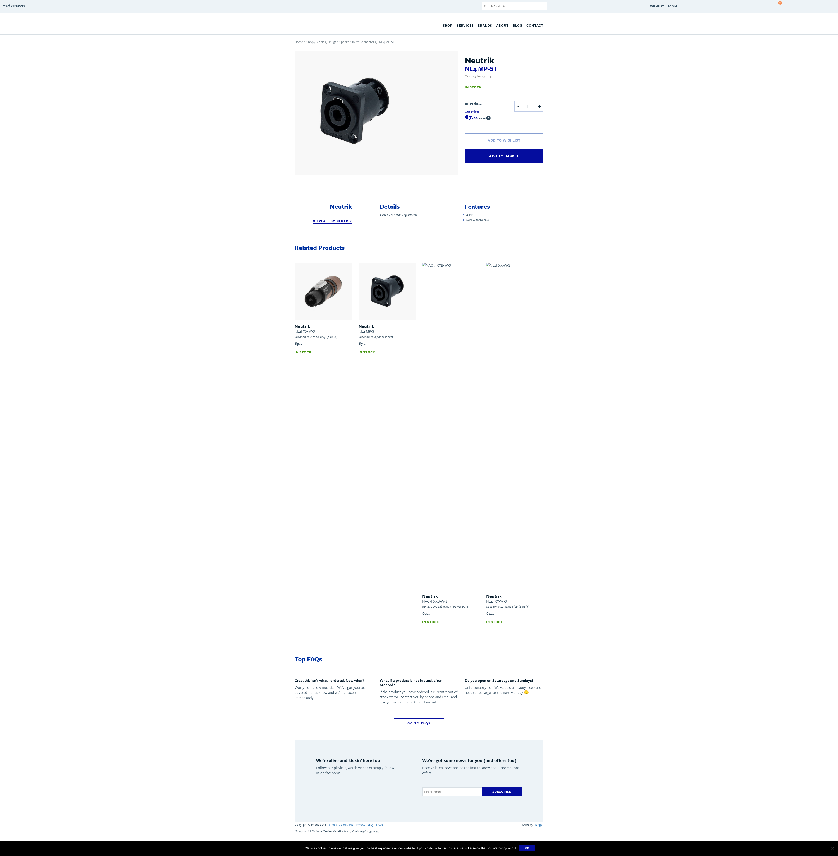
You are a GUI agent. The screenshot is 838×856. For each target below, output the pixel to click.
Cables (321, 41)
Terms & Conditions (340, 824)
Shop (448, 25)
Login (672, 6)
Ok (527, 848)
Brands (485, 25)
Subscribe (501, 791)
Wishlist (657, 6)
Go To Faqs (419, 723)
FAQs (379, 824)
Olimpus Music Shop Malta (315, 24)
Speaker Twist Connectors (357, 41)
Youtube (341, 795)
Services (465, 25)
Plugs (332, 41)
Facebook (360, 795)
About (502, 25)
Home (299, 41)
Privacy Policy (364, 824)
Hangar (538, 824)
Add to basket (504, 156)
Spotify (323, 795)
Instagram (379, 795)
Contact (534, 25)
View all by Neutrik (332, 221)
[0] (776, 6)
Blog (517, 25)
